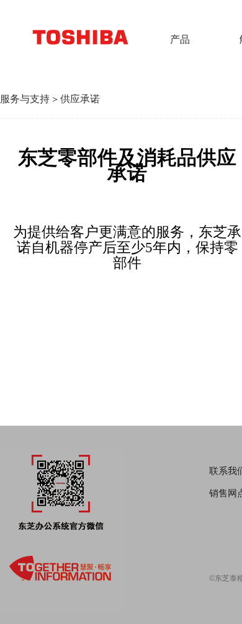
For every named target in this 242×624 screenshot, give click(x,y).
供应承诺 (80, 99)
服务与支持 (25, 99)
